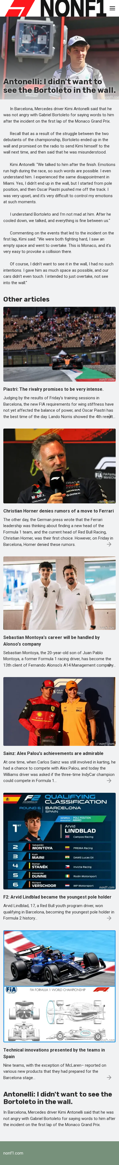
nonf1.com (13, 1153)
